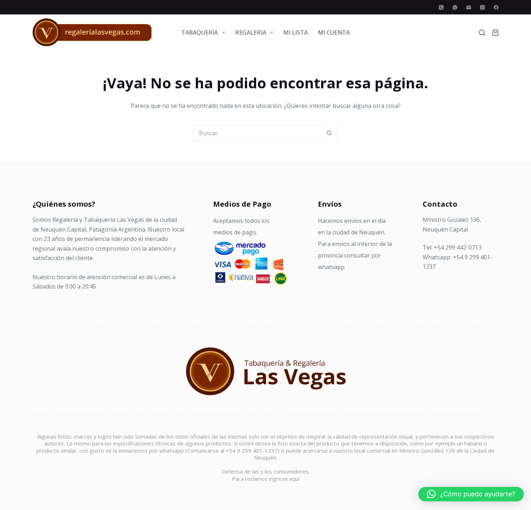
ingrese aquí (284, 478)
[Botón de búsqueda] (329, 133)
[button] (471, 494)
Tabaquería (199, 32)
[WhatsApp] (455, 7)
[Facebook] (496, 7)
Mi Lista (295, 32)
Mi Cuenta (334, 32)
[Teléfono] (441, 7)
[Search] (482, 33)
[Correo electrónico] (468, 7)
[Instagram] (482, 7)
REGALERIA (250, 32)
